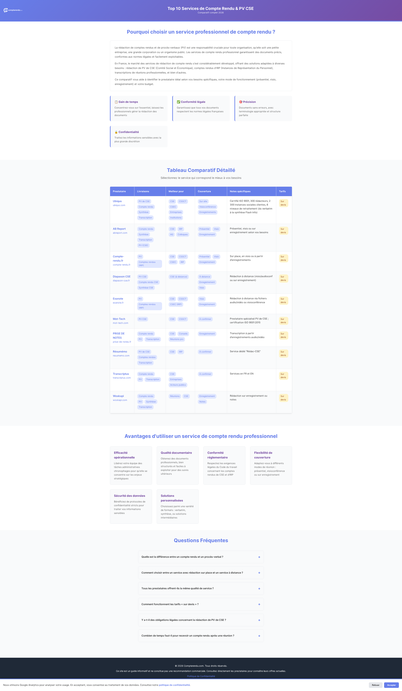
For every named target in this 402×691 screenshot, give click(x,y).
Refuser (375, 685)
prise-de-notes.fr (122, 341)
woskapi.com (120, 400)
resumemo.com (121, 355)
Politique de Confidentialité (201, 676)
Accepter (391, 685)
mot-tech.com (120, 323)
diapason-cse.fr (121, 280)
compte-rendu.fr (121, 264)
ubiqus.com (119, 205)
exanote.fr (118, 302)
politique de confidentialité (174, 684)
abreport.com (120, 232)
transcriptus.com (122, 377)
